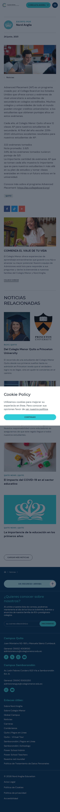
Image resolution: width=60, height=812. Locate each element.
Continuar (30, 417)
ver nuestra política (37, 409)
